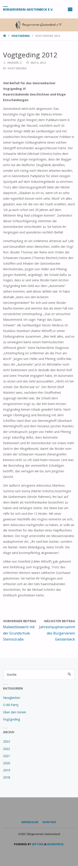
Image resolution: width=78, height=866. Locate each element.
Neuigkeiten (11, 698)
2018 (6, 777)
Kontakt (50, 822)
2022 (6, 749)
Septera (37, 844)
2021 (6, 756)
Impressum (29, 822)
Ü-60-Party (10, 705)
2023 (6, 741)
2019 (6, 770)
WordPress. (55, 844)
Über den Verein (14, 712)
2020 (6, 763)
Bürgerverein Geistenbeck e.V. (28, 9)
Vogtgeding (20, 36)
